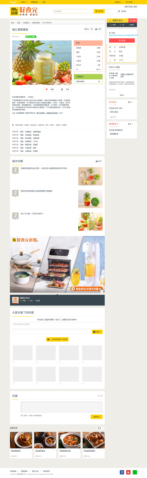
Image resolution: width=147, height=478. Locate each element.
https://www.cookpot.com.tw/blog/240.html (123, 35)
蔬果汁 (52, 125)
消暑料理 (41, 125)
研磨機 (26, 125)
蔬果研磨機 (36, 22)
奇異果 (35, 151)
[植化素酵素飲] (42, 62)
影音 (23, 2)
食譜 (13, 2)
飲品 (47, 125)
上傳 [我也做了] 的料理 (58, 339)
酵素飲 (58, 125)
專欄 (34, 2)
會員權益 (13, 471)
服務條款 (24, 471)
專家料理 (28, 144)
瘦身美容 (33, 125)
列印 (99, 29)
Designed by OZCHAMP (46, 474)
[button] (49, 89)
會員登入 (118, 2)
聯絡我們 (46, 471)
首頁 (12, 22)
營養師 (64, 125)
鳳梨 (34, 148)
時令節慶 (28, 138)
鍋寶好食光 (118, 20)
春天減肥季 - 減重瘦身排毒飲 (47, 113)
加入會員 (129, 2)
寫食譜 (123, 11)
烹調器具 (26, 22)
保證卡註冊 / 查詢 (130, 6)
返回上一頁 (89, 29)
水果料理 (28, 148)
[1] (22, 353)
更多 (99, 428)
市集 (43, 2)
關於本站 (35, 471)
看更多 (122, 95)
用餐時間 (28, 141)
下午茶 (35, 141)
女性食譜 (28, 135)
